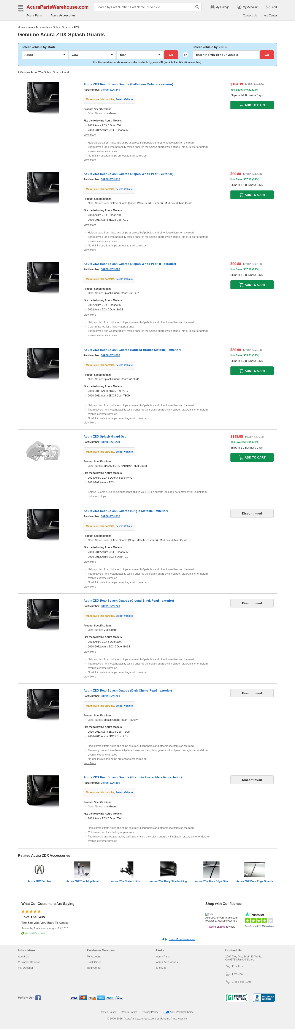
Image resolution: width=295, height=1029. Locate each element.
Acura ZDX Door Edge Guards (254, 881)
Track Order (94, 962)
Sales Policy (108, 1012)
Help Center (269, 15)
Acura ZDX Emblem (39, 881)
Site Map (161, 967)
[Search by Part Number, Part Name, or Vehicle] (197, 7)
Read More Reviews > (182, 939)
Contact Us (250, 15)
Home (21, 27)
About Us (23, 956)
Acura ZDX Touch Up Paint (82, 881)
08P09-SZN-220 (110, 606)
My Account (93, 956)
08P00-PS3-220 (110, 442)
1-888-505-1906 (241, 981)
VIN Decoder (25, 967)
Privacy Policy (150, 1012)
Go (171, 54)
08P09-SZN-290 (110, 782)
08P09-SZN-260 (110, 696)
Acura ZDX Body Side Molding (168, 881)
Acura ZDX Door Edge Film (211, 881)
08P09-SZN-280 (110, 269)
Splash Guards (62, 27)
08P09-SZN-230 (110, 516)
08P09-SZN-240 (110, 89)
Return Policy (129, 1012)
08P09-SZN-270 (110, 355)
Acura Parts (34, 15)
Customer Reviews (29, 962)
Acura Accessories (63, 15)
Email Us (237, 966)
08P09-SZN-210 (110, 179)
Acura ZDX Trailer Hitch (125, 881)
